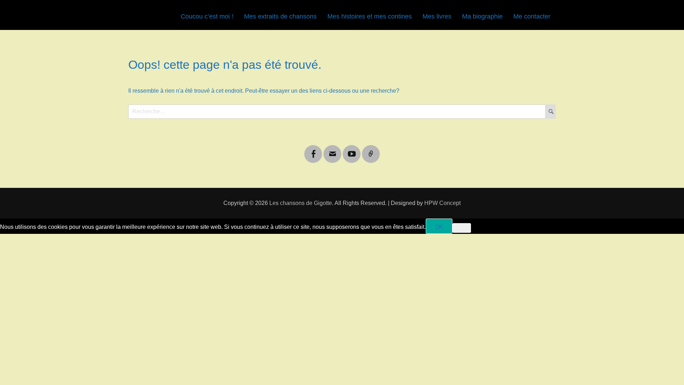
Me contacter (531, 16)
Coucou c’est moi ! (207, 16)
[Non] (461, 228)
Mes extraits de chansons (280, 16)
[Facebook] (313, 150)
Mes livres (437, 16)
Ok (439, 227)
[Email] (332, 150)
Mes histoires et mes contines (369, 16)
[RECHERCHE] (550, 111)
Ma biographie (482, 16)
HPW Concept (442, 203)
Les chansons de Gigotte (300, 203)
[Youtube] (352, 150)
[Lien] (371, 150)
